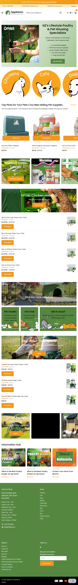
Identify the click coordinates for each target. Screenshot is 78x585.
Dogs (41, 498)
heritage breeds (57, 6)
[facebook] (40, 547)
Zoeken (60, 13)
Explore (39, 353)
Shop (42, 489)
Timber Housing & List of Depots (11, 559)
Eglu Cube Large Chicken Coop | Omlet (13, 233)
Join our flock (47, 563)
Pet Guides (5, 551)
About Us (4, 546)
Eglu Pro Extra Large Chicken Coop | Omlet (14, 217)
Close (76, 2)
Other (41, 518)
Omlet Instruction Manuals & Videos (12, 562)
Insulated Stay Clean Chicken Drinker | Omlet (15, 364)
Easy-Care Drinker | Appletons (10, 145)
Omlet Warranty (6, 569)
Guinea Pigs (43, 503)
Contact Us (5, 549)
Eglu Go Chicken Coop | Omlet (10, 265)
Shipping (4, 556)
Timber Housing (44, 516)
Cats (41, 495)
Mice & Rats (43, 505)
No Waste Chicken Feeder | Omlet (11, 380)
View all (73, 105)
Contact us (73, 6)
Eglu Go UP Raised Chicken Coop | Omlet (14, 249)
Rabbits (42, 500)
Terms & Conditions (7, 567)
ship (6, 6)
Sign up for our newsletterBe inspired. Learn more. (47, 553)
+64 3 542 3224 (8, 524)
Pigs (41, 513)
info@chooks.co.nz (9, 527)
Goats (41, 511)
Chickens (42, 493)
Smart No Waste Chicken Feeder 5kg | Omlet (15, 396)
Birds (41, 508)
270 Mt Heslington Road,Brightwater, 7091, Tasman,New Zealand (9, 495)
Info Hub (4, 554)
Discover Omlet (57, 61)
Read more (5, 477)
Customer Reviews (7, 564)
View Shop (3, 13)
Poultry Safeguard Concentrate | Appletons (44, 145)
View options (46, 138)
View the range (39, 205)
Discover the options (16, 179)
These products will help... (49, 2)
